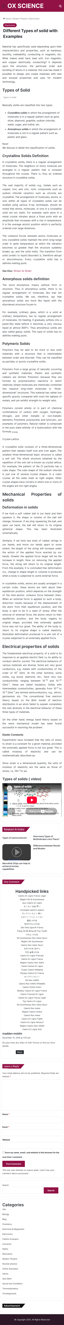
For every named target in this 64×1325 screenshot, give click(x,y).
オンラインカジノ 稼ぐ (32, 913)
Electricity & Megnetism (13, 1229)
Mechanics (7, 1254)
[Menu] (3, 7)
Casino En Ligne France (32, 959)
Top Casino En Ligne (32, 1001)
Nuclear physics (9, 1264)
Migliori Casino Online (32, 1011)
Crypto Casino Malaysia (32, 969)
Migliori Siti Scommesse (32, 941)
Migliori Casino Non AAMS (32, 1026)
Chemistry (7, 1224)
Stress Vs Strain (22, 270)
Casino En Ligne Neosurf (32, 1022)
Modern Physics (20, 18)
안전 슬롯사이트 (32, 952)
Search (5, 1185)
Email (5, 1127)
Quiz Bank (7, 1278)
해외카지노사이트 (32, 924)
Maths (5, 1249)
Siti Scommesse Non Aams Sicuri (32, 938)
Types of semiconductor (14, 837)
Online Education (10, 1269)
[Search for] (60, 7)
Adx (4, 1209)
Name (6, 1114)
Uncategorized (9, 1293)
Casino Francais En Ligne (32, 994)
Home (8, 18)
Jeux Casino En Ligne (32, 903)
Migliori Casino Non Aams (32, 962)
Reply (19, 1052)
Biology (5, 1214)
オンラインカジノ (32, 976)
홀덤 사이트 (32, 920)
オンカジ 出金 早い (32, 906)
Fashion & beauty (10, 1239)
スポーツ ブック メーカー (32, 917)
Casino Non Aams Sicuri (32, 945)
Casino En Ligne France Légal (32, 896)
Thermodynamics (10, 1288)
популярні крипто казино (32, 910)
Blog (4, 1219)
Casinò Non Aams (32, 1008)
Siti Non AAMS (32, 980)
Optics (5, 1273)
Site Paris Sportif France (32, 927)
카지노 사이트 (32, 934)
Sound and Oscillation (12, 1283)
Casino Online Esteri (32, 987)
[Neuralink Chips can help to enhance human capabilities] (16, 852)
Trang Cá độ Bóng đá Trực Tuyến (32, 931)
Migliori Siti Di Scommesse (32, 899)
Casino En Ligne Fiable (32, 1019)
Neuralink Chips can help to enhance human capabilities (16, 866)
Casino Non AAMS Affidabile (32, 983)
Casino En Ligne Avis (32, 1029)
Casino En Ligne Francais (32, 955)
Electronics (34, 18)
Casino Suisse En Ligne (32, 966)
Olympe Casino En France (32, 973)
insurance (6, 1244)
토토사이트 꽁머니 (32, 948)
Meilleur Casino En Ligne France (32, 990)
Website (6, 1140)
